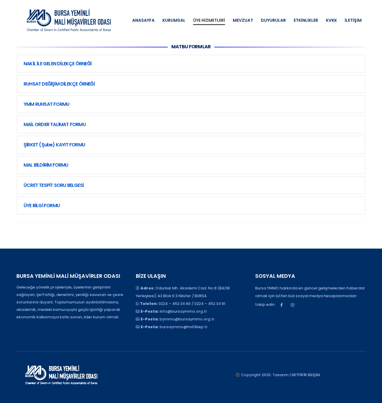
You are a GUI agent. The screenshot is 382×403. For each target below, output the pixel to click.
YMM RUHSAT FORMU (46, 104)
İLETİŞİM (353, 20)
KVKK (331, 20)
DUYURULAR (273, 20)
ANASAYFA (143, 20)
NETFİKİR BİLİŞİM (306, 374)
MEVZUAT (243, 20)
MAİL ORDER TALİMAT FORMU (55, 124)
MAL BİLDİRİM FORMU (46, 165)
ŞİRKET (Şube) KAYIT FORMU (54, 144)
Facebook (281, 304)
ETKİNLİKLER (306, 20)
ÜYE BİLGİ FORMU (42, 205)
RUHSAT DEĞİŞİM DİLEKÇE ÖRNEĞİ (59, 83)
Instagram (292, 304)
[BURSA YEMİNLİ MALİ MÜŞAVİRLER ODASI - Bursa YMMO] (68, 20)
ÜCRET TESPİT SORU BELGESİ (54, 185)
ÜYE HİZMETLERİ (209, 20)
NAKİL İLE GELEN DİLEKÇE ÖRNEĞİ (57, 63)
